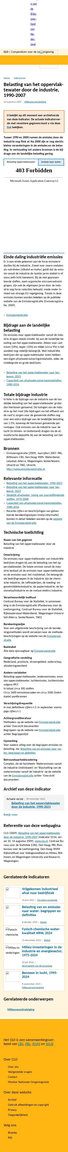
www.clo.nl (41, 841)
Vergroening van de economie (37, 966)
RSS (10, 1137)
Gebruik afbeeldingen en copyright (28, 1105)
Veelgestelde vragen (20, 1072)
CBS (20, 1044)
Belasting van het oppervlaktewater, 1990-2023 (34, 483)
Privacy (12, 1110)
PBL (27, 1044)
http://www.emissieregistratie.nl (26, 469)
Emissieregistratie (17, 315)
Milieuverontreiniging (35, 102)
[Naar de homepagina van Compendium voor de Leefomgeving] (34, 24)
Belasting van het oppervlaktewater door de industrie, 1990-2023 (35, 805)
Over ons (13, 1067)
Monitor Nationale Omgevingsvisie (28, 1082)
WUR (49, 1044)
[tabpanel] (34, 209)
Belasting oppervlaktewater (21, 162)
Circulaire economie (47, 900)
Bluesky (12, 1132)
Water (43, 922)
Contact (12, 1077)
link (9, 127)
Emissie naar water (51, 162)
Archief (12, 1099)
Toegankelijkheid (18, 1115)
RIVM (36, 1044)
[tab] (21, 162)
